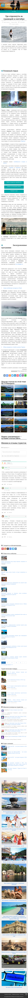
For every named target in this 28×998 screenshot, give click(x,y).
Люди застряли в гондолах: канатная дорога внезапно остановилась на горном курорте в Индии (14, 657)
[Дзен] (8, 549)
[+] (18, 455)
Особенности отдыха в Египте (15, 162)
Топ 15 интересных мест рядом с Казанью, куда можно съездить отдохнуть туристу (14, 812)
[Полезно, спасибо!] (16, 371)
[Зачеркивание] (7, 456)
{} (16, 455)
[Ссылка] (15, 456)
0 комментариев (13, 681)
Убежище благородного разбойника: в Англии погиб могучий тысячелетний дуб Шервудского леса (14, 647)
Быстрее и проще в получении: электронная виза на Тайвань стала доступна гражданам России (14, 604)
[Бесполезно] (11, 371)
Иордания (18, 167)
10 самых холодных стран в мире (16, 709)
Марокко (23, 141)
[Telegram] (13, 549)
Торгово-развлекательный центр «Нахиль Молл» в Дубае (14, 795)
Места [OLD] (14, 22)
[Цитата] (12, 456)
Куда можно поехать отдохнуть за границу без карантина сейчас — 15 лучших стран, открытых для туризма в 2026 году (14, 917)
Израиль (11, 167)
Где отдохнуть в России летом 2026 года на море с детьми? (14, 829)
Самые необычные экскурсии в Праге (12, 288)
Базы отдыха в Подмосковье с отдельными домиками (14, 884)
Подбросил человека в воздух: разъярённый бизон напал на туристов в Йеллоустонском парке (14, 615)
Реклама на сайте (7, 994)
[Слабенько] (12, 371)
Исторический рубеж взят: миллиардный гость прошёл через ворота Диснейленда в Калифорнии (14, 583)
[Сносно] (14, 371)
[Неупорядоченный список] (10, 456)
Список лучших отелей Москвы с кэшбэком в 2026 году (14, 935)
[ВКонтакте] (15, 549)
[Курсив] (4, 456)
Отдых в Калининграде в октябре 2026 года (17, 736)
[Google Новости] (10, 549)
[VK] (4, 375)
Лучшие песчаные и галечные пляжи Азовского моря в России (14, 952)
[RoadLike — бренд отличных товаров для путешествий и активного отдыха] (3, 701)
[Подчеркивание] (5, 456)
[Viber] (22, 375)
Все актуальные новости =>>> (7, 664)
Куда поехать (7, 22)
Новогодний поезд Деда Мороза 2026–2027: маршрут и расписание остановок (16, 717)
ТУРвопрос (11, 4)
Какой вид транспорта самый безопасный (14, 969)
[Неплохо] (15, 371)
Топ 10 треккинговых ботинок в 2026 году (16, 679)
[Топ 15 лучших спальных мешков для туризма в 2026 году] (3, 673)
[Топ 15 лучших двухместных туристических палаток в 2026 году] (3, 694)
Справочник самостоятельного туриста (13, 6)
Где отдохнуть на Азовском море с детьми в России (14, 900)
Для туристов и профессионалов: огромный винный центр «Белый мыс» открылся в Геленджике (14, 625)
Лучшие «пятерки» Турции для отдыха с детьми (14, 862)
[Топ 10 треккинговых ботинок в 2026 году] (3, 680)
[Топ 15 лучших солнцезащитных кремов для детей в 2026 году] (3, 687)
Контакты (22, 994)
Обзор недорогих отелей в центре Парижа (14, 347)
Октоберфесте (19, 264)
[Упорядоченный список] (9, 456)
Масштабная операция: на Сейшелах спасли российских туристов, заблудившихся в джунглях (14, 594)
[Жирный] (2, 456)
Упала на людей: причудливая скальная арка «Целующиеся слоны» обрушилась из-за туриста (14, 636)
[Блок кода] (13, 456)
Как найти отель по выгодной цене (14, 987)
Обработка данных (15, 994)
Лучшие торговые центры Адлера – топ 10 (14, 846)
